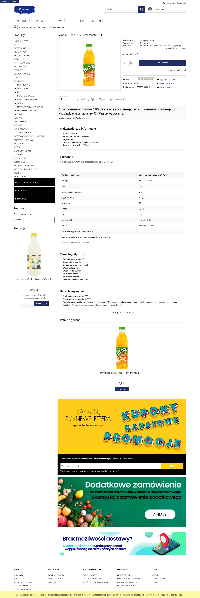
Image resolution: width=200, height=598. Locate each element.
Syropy (20, 114)
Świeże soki (22, 88)
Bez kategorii (20, 176)
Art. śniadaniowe (22, 63)
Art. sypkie (18, 143)
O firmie (155, 582)
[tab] (63, 99)
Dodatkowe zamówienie (127, 582)
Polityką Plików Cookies (83, 594)
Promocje (21, 199)
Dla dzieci (18, 154)
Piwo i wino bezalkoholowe (30, 107)
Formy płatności (90, 575)
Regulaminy (19, 575)
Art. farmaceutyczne (24, 165)
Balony (17, 44)
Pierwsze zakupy (124, 575)
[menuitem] (23, 20)
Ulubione (52, 582)
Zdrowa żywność (22, 74)
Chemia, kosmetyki (22, 151)
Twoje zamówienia (56, 575)
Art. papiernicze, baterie (25, 169)
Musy (19, 92)
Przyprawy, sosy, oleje (24, 140)
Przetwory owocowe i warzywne (29, 136)
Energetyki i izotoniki (27, 110)
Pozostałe (18, 173)
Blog (16, 579)
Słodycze (18, 125)
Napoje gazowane (25, 96)
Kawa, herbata (20, 121)
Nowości (21, 190)
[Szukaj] (141, 9)
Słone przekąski (21, 129)
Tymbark (138, 83)
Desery (17, 147)
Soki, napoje (19, 81)
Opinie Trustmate (159, 579)
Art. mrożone (20, 66)
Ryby (16, 77)
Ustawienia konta (55, 579)
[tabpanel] (122, 210)
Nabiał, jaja (19, 59)
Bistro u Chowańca (27, 182)
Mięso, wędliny (21, 52)
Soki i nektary (23, 85)
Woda (20, 103)
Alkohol (18, 118)
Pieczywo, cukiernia (23, 55)
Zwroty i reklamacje (22, 586)
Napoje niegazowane (27, 99)
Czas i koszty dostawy (92, 579)
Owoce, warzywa (22, 48)
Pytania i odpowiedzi (22, 589)
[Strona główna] (25, 9)
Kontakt (155, 575)
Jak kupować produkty (24, 582)
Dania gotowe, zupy (23, 132)
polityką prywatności (111, 471)
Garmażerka (19, 70)
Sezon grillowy (21, 41)
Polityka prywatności (126, 586)
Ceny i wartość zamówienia (129, 579)
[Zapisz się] (172, 466)
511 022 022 (13, 1)
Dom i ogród (19, 162)
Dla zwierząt (20, 158)
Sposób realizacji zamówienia (95, 582)
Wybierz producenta (22, 214)
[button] (165, 79)
